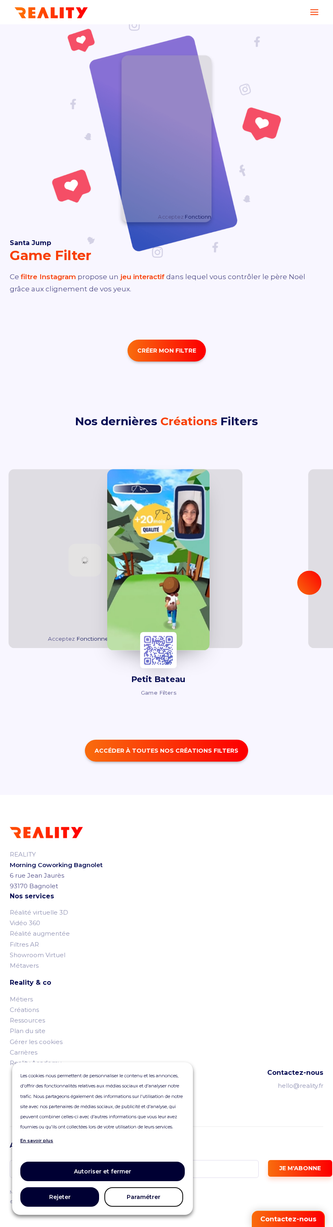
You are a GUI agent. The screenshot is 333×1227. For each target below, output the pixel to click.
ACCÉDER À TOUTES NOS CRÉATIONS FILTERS (166, 750)
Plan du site (27, 1031)
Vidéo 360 (25, 923)
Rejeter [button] (60, 1197)
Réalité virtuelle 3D (39, 912)
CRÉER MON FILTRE (166, 350)
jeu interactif (141, 277)
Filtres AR (24, 944)
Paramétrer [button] (143, 1197)
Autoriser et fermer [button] (102, 1171)
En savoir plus (36, 1140)
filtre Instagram (48, 277)
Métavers (24, 965)
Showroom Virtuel (37, 955)
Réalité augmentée (40, 933)
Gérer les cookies (36, 1042)
